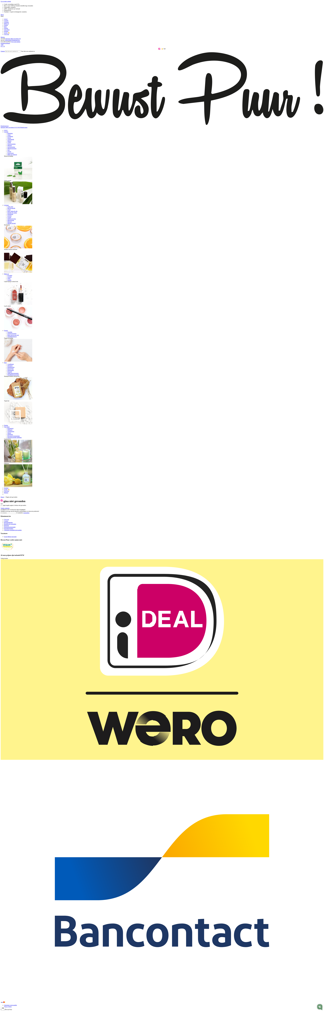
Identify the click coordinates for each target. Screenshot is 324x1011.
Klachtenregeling (8, 528)
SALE (6, 19)
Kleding (6, 31)
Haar (5, 26)
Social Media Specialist (10, 536)
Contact (6, 521)
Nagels (6, 25)
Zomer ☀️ (7, 33)
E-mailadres (20, 513)
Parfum (6, 28)
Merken (3, 37)
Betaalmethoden (8, 522)
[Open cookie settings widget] (3, 1008)
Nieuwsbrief (8, 40)
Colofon (18, 41)
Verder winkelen (5, 508)
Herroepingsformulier (10, 527)
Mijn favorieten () (16, 38)
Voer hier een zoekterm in (28, 51)
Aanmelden (26, 513)
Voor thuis (7, 29)
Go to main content (6, 1)
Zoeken (3, 51)
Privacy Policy (8, 1006)
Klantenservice (16, 40)
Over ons (6, 34)
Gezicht (6, 20)
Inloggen (8, 38)
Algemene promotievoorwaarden (13, 530)
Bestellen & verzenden (10, 524)
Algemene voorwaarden (10, 1005)
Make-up (6, 23)
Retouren (6, 525)
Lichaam (6, 22)
